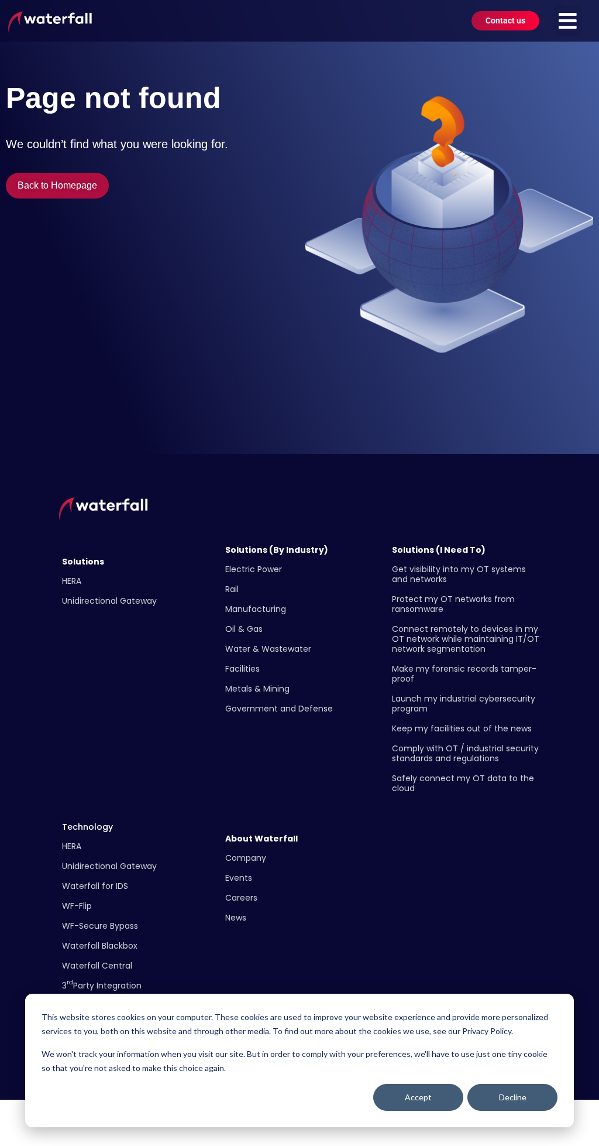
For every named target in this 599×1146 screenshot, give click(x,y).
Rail (232, 589)
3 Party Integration (102, 986)
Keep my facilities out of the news (462, 729)
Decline (512, 1097)
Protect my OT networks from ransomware (453, 604)
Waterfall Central (97, 966)
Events (238, 878)
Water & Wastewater (268, 649)
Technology (87, 827)
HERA (71, 581)
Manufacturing (255, 609)
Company (245, 858)
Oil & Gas (244, 629)
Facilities (242, 669)
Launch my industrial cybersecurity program (463, 704)
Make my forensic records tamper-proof (464, 674)
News (235, 918)
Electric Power (253, 570)
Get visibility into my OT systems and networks (459, 575)
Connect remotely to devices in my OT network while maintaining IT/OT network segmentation (465, 639)
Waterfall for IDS (95, 886)
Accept (418, 1097)
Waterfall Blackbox (99, 946)
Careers (241, 898)
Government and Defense (279, 709)
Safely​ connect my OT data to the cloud (463, 784)
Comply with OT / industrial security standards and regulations (465, 754)
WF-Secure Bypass (100, 926)
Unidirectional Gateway (109, 601)
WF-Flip (77, 906)
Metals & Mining (257, 689)
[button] (568, 20)
